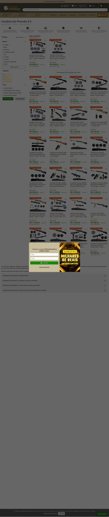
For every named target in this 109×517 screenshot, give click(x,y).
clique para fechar (44, 267)
